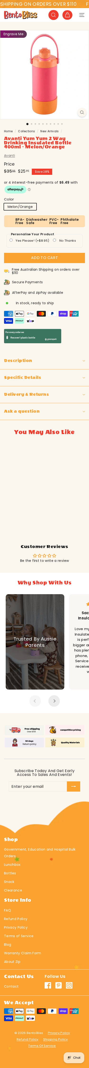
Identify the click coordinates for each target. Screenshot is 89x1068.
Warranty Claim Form (22, 953)
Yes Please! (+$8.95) (32, 240)
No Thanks (67, 240)
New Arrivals (49, 131)
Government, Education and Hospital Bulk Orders (40, 852)
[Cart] (67, 15)
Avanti (9, 155)
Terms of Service (19, 936)
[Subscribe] (73, 786)
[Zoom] (82, 112)
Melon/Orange (20, 206)
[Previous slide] (35, 701)
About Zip (12, 961)
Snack (9, 881)
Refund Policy (16, 918)
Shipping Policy (55, 1039)
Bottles (10, 873)
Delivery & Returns (26, 394)
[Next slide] (54, 701)
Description (18, 360)
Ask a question (22, 411)
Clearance (13, 890)
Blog (7, 944)
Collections (26, 131)
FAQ (7, 910)
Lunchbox (12, 864)
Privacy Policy (16, 927)
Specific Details (22, 377)
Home (8, 131)
